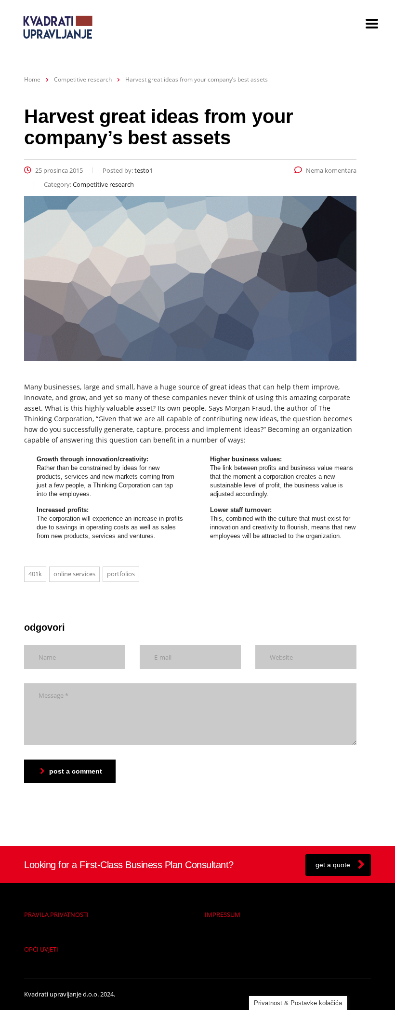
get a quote (333, 865)
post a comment (75, 771)
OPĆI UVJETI (41, 949)
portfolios (121, 573)
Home (32, 79)
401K (35, 573)
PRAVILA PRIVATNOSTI (56, 914)
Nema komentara (331, 170)
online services (74, 573)
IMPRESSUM (222, 914)
